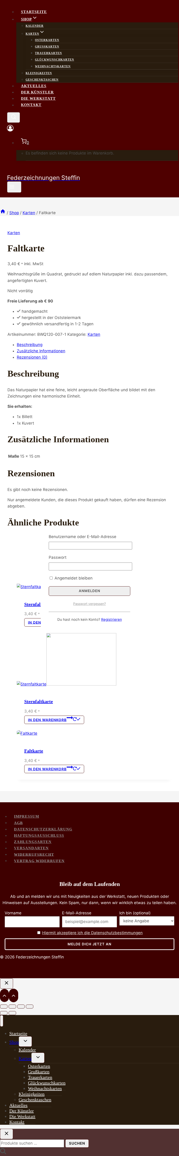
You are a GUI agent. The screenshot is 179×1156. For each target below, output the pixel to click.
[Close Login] (6, 983)
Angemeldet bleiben (73, 578)
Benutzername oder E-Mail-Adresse (82, 536)
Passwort (57, 557)
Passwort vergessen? (89, 604)
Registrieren (111, 619)
